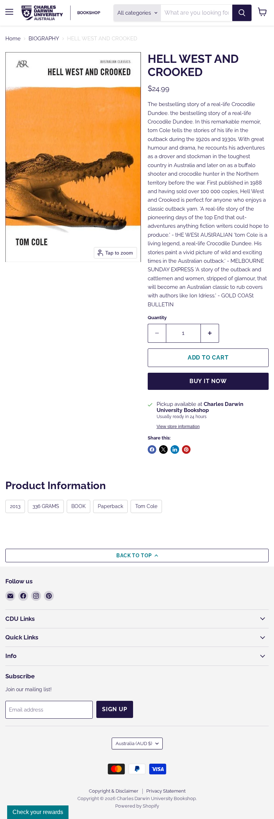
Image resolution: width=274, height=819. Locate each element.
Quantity (157, 317)
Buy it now (208, 381)
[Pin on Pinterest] (186, 449)
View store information (178, 426)
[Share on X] (163, 449)
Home (13, 39)
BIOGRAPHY (44, 39)
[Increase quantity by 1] (210, 333)
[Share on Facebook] (152, 449)
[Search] (242, 13)
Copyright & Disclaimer (113, 791)
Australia (134, 743)
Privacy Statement (166, 791)
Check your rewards (37, 812)
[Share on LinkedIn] (175, 449)
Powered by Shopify (137, 806)
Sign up (114, 709)
